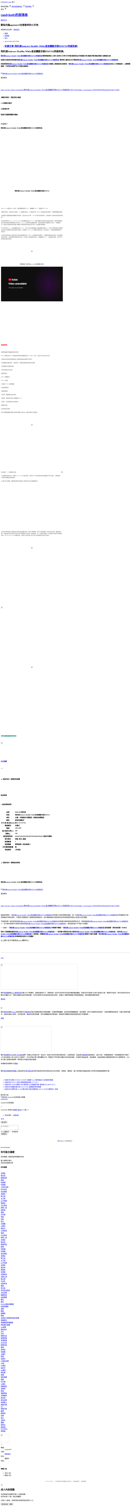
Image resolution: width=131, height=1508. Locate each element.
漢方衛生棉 (29, 1071)
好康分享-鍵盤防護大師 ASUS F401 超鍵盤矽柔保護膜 (23, 1087)
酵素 (2, 1286)
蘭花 (2, 1302)
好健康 (3, 1272)
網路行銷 (4, 1404)
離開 (11, 1504)
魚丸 (2, 1221)
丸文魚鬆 (4, 761)
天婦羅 (3, 1224)
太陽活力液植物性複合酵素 (10, 1318)
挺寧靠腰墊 (4, 1306)
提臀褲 (3, 1431)
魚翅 (2, 1233)
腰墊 (2, 1311)
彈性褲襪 (4, 1377)
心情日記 (16, 1115)
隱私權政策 (76, 1481)
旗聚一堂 (4, 1207)
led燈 (2, 1363)
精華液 (3, 1413)
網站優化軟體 (5, 1325)
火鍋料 (3, 1226)
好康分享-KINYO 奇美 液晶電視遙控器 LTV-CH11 (21, 1082)
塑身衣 (3, 999)
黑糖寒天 (4, 1320)
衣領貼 (3, 1173)
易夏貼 (3, 1194)
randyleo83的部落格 (14, 15)
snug (2, 958)
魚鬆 (2, 1018)
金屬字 (3, 1359)
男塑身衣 (27, 1012)
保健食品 (4, 1274)
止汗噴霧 (4, 1201)
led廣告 (3, 1365)
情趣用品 (4, 1386)
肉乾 (2, 1219)
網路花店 (4, 1336)
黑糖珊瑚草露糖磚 (7, 1322)
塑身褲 (3, 1427)
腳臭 (2, 1180)
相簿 (6, 33)
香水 (2, 1418)
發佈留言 (4, 1134)
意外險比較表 (5, 1290)
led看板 (3, 1370)
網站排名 (4, 1329)
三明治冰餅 (4, 1187)
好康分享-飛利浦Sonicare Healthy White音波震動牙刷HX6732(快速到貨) (41, 46)
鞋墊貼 (3, 1203)
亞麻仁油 (4, 1276)
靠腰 (2, 1309)
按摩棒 (3, 1388)
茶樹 (2, 1415)
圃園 (2, 1422)
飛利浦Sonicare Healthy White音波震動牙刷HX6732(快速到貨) (32, 915)
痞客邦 (15, 1110)
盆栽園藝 (4, 1297)
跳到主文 (4, 20)
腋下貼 (3, 1196)
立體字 (3, 1354)
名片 (6, 38)
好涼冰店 (4, 1189)
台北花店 (4, 1342)
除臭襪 (6, 993)
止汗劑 (3, 1198)
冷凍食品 (4, 1230)
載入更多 (4, 1122)
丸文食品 (19, 1055)
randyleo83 (4, 1099)
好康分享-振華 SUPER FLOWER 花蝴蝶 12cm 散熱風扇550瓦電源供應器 (29, 1080)
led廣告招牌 (5, 1361)
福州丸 (3, 1228)
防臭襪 (3, 1185)
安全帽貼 (4, 1191)
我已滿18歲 (5, 1504)
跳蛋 (2, 1391)
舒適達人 (15, 1071)
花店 (2, 1333)
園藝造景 (4, 1295)
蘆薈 (2, 1411)
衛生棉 (6, 1071)
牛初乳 (3, 1281)
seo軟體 (3, 1327)
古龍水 (3, 1420)
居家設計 (16, 29)
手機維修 (4, 1395)
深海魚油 (4, 1283)
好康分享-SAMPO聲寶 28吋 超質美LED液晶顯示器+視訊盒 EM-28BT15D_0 (30, 1084)
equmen (14, 1012)
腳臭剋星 (18, 993)
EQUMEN (4, 1429)
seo (2, 1406)
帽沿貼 (3, 1175)
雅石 (2, 1299)
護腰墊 (3, 1313)
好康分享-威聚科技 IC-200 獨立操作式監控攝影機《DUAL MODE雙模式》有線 (31, 1089)
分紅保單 (4, 1292)
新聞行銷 (4, 1409)
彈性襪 (3, 1372)
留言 (19, 1110)
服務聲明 (83, 1481)
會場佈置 (4, 1340)
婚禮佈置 (4, 1338)
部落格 (7, 36)
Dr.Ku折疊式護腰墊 (7, 1304)
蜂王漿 (3, 1279)
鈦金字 (3, 1368)
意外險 (3, 1288)
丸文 (11, 1055)
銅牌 (2, 1356)
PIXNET (51, 1481)
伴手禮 (3, 1214)
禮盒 (16, 1063)
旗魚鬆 (84, 1055)
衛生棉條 (4, 1400)
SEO (2, 1331)
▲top (2, 1118)
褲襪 (2, 1375)
